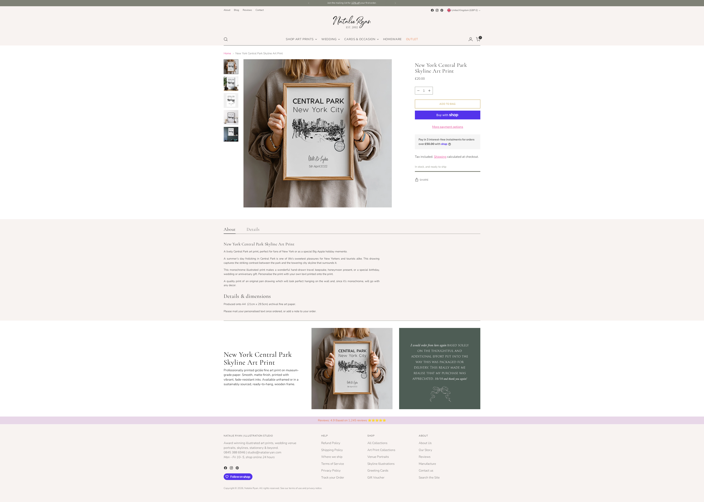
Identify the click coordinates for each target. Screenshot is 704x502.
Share (424, 180)
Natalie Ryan (251, 488)
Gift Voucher (375, 477)
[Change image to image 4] (231, 117)
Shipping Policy (332, 450)
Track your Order (332, 477)
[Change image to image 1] (231, 66)
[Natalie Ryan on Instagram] (437, 10)
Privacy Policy (331, 470)
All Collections (377, 443)
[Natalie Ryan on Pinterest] (441, 10)
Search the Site (429, 477)
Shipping (440, 157)
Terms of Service (332, 464)
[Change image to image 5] (231, 134)
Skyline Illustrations (381, 464)
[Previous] (309, 3)
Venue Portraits (378, 457)
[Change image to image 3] (231, 100)
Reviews (424, 457)
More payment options (447, 127)
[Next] (395, 3)
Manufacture (427, 464)
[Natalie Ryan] (352, 23)
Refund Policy (330, 443)
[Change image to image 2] (231, 83)
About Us (425, 443)
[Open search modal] (225, 39)
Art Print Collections (381, 450)
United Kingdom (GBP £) (465, 10)
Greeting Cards (377, 470)
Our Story (425, 450)
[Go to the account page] (470, 39)
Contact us (426, 470)
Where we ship (331, 457)
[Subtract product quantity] (418, 90)
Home (227, 53)
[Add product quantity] (429, 90)
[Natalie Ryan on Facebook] (432, 10)
